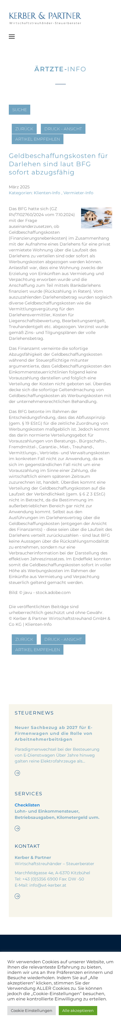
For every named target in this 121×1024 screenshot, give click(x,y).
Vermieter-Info (78, 192)
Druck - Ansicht (63, 128)
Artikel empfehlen (37, 139)
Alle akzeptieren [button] (78, 1010)
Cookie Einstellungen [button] (31, 1010)
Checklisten (27, 805)
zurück (24, 128)
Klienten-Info (47, 192)
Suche (19, 109)
